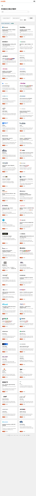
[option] (6, 18)
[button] (9, 31)
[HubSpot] (3, 1)
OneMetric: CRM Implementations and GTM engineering (27, 236)
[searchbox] (15, 12)
